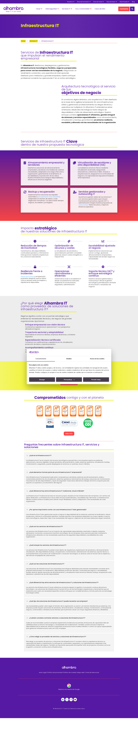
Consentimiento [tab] (41, 358)
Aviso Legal (42, 672)
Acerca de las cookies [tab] (97, 358)
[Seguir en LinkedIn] (62, 699)
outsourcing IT (83, 205)
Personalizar (68, 379)
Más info (69, 433)
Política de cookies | (70, 672)
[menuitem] (134, 1)
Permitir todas (96, 379)
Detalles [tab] (69, 358)
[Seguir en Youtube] (75, 699)
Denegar (42, 379)
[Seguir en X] (67, 699)
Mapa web (80, 672)
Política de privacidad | (55, 672)
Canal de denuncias (92, 672)
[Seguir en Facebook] (71, 699)
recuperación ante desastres (49, 197)
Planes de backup (27, 276)
